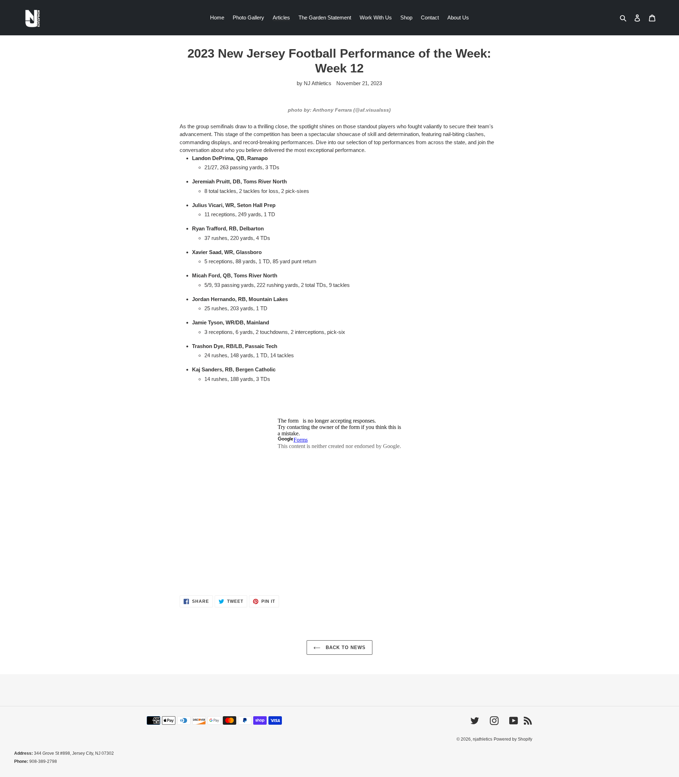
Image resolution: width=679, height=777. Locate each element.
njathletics (482, 739)
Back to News (345, 647)
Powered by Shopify (513, 739)
